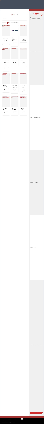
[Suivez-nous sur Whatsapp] (41, 10)
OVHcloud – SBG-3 (5, 109)
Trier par (15, 22)
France (5, 41)
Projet (17, 14)
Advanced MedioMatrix (5, 86)
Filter (5, 22)
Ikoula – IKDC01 (14, 85)
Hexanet (22, 60)
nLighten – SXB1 (6, 60)
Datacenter (13, 14)
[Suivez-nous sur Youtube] (40, 10)
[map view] (12, 23)
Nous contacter (36, 412)
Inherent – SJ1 (23, 85)
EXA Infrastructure (5, 38)
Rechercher (5, 18)
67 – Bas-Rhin (24, 39)
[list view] (10, 23)
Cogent (22, 37)
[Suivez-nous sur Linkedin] (39, 10)
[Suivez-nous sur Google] (37, 10)
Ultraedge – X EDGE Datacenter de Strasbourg (14, 39)
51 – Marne (5, 40)
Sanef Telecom (14, 60)
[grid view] (8, 23)
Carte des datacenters (35, 18)
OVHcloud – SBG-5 (22, 109)
